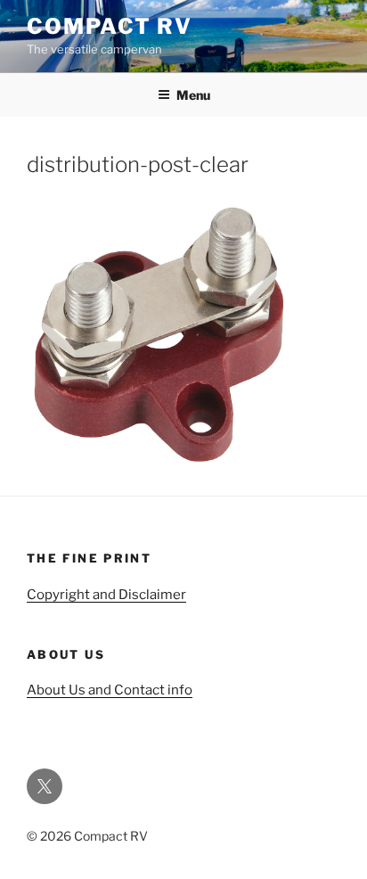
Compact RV (109, 26)
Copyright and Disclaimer (106, 595)
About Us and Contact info (109, 690)
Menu (193, 95)
